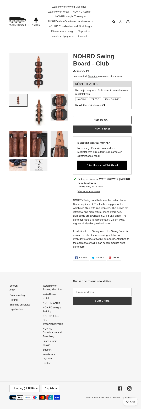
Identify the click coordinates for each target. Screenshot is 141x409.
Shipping (92, 76)
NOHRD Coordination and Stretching (52, 332)
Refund (13, 299)
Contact (47, 363)
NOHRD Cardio (51, 302)
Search (13, 285)
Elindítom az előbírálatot (102, 165)
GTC (12, 290)
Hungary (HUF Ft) (24, 388)
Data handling (17, 295)
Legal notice (16, 309)
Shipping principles (19, 304)
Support (47, 349)
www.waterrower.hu (103, 397)
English (49, 388)
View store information (89, 191)
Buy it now (102, 129)
